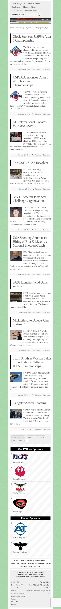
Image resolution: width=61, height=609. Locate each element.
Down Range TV (18, 3)
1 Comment (37, 189)
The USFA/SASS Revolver (30, 163)
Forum (37, 566)
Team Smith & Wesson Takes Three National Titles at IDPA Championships (32, 362)
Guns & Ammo (34, 3)
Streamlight (17, 511)
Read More (46, 69)
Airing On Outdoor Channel (34, 560)
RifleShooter (17, 10)
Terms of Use (45, 588)
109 (14, 440)
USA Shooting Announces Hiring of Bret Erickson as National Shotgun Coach (30, 241)
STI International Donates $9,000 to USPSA (29, 124)
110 (20, 440)
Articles (15, 563)
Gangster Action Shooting (29, 403)
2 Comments (37, 429)
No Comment (36, 69)
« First (30, 437)
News (23, 563)
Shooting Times (29, 7)
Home (12, 27)
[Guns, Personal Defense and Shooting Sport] (30, 20)
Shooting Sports (36, 563)
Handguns (16, 7)
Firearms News (31, 10)
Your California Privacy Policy (39, 585)
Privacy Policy (45, 582)
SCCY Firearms (19, 493)
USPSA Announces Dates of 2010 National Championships (31, 81)
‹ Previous (40, 437)
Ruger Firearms (19, 479)
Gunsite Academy (20, 552)
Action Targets (19, 537)
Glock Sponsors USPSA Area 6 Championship (32, 38)
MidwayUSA (18, 462)
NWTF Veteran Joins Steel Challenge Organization (30, 199)
